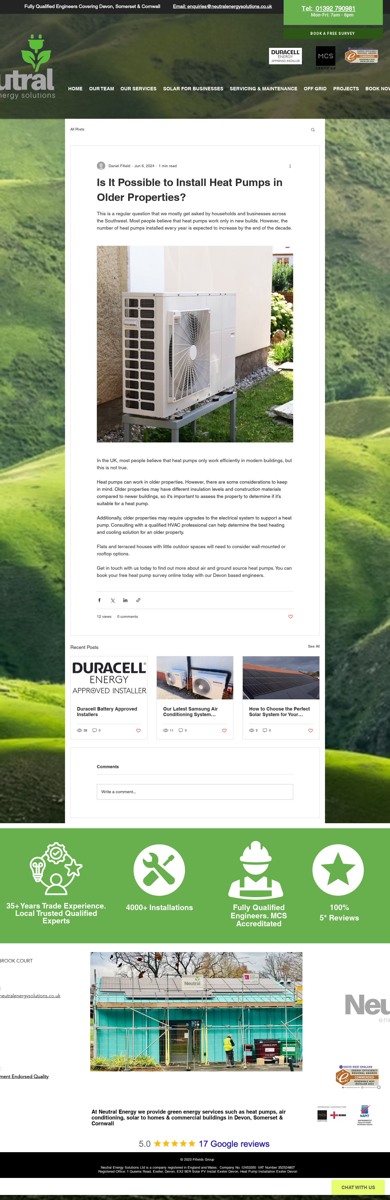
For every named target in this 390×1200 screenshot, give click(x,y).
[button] (312, 129)
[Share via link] (138, 600)
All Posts (77, 129)
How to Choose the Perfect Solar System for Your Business (279, 711)
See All (314, 646)
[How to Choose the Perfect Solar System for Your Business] (281, 677)
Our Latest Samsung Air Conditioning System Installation (190, 711)
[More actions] (290, 166)
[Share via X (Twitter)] (112, 600)
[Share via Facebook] (99, 600)
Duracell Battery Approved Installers (107, 711)
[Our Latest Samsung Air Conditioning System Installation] (195, 677)
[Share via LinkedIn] (125, 600)
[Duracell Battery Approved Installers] (109, 677)
